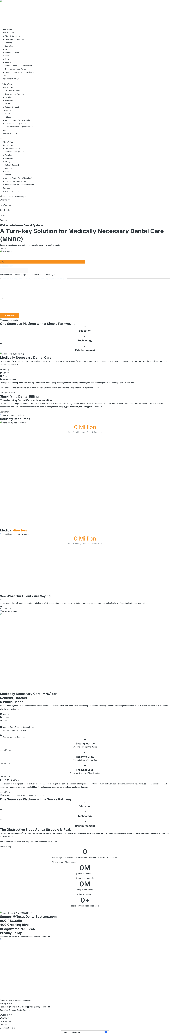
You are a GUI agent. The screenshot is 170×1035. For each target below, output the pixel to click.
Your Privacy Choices (92, 1032)
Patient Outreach (12, 53)
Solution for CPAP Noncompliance (19, 72)
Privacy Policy (11, 933)
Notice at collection (71, 1032)
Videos (8, 62)
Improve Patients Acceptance (18, 292)
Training (8, 43)
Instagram (6, 265)
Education (9, 46)
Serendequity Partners (14, 39)
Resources (7, 56)
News (7, 59)
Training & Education (13, 303)
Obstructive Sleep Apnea (15, 69)
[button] (85, 138)
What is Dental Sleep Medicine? (18, 66)
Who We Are (7, 30)
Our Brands (5, 210)
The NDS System (12, 36)
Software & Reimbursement (17, 297)
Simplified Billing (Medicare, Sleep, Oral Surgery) (27, 286)
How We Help (8, 33)
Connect (6, 76)
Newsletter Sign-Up (10, 79)
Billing (7, 49)
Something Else (11, 308)
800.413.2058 (11, 921)
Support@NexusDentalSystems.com (28, 916)
